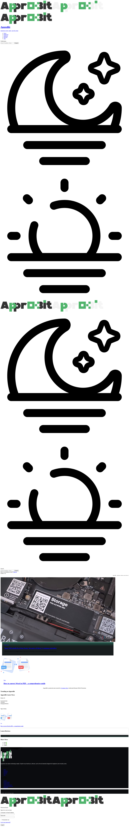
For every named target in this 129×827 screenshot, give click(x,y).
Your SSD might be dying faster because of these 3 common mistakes (30, 648)
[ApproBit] (52, 311)
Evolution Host (64, 688)
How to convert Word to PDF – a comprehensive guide (24, 683)
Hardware (6, 645)
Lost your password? (5, 822)
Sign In (15, 572)
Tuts (5, 680)
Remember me (5, 819)
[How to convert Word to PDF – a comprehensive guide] (15, 676)
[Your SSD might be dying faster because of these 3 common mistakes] (58, 641)
